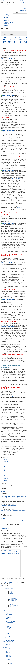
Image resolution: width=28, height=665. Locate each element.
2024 (15, 37)
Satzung (8, 636)
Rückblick (11, 624)
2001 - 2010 (8, 650)
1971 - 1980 (8, 653)
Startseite (6, 14)
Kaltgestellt (3, 491)
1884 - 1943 (8, 644)
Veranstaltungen (9, 622)
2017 (25, 39)
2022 (25, 37)
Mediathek (8, 626)
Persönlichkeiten (9, 595)
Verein (6, 19)
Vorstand (8, 634)
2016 (4, 41)
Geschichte (8, 617)
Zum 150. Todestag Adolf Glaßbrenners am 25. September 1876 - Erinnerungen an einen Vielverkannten (13, 511)
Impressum (12, 582)
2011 (4, 43)
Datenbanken (9, 603)
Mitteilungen (11, 629)
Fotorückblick (11, 620)
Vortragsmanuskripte (10, 640)
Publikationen (9, 627)
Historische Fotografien (13, 605)
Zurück (6, 461)
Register (8, 645)
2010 (9, 43)
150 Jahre (8, 618)
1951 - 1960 (8, 656)
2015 (9, 41)
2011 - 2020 (8, 648)
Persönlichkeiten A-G (13, 597)
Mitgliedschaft (9, 633)
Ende (5, 480)
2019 (15, 39)
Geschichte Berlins (9, 16)
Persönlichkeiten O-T (13, 599)
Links (7, 601)
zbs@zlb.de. (19, 207)
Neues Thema (9, 614)
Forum (6, 17)
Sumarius (8, 607)
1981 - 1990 (8, 652)
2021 (4, 39)
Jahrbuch (6, 23)
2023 (20, 37)
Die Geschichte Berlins (7, 0)
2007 (25, 43)
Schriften (11, 628)
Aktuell (7, 613)
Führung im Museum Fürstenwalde (8, 505)
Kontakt (6, 25)
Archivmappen (9, 638)
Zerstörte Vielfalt (9, 609)
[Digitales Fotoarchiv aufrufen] (11, 563)
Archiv (10, 663)
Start (5, 460)
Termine (10, 623)
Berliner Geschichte (13, 630)
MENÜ (4, 11)
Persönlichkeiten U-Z (13, 600)
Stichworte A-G (12, 591)
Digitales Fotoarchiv (13, 606)
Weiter (6, 478)
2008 (20, 43)
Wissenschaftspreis (10, 621)
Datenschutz (4, 582)
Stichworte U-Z (12, 594)
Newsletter (8, 662)
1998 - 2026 (8, 643)
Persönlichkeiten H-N (13, 598)
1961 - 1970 (8, 655)
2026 (4, 37)
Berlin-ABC (8, 590)
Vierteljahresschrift (9, 22)
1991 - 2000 (8, 651)
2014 (15, 41)
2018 (20, 39)
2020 (9, 39)
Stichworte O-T (12, 593)
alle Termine (23, 521)
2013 (20, 41)
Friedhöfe (11, 604)
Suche (7, 612)
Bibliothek (6, 20)
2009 (15, 43)
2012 (25, 41)
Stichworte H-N (12, 592)
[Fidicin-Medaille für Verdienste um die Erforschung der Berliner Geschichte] (23, 5)
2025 (9, 37)
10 (5, 477)
